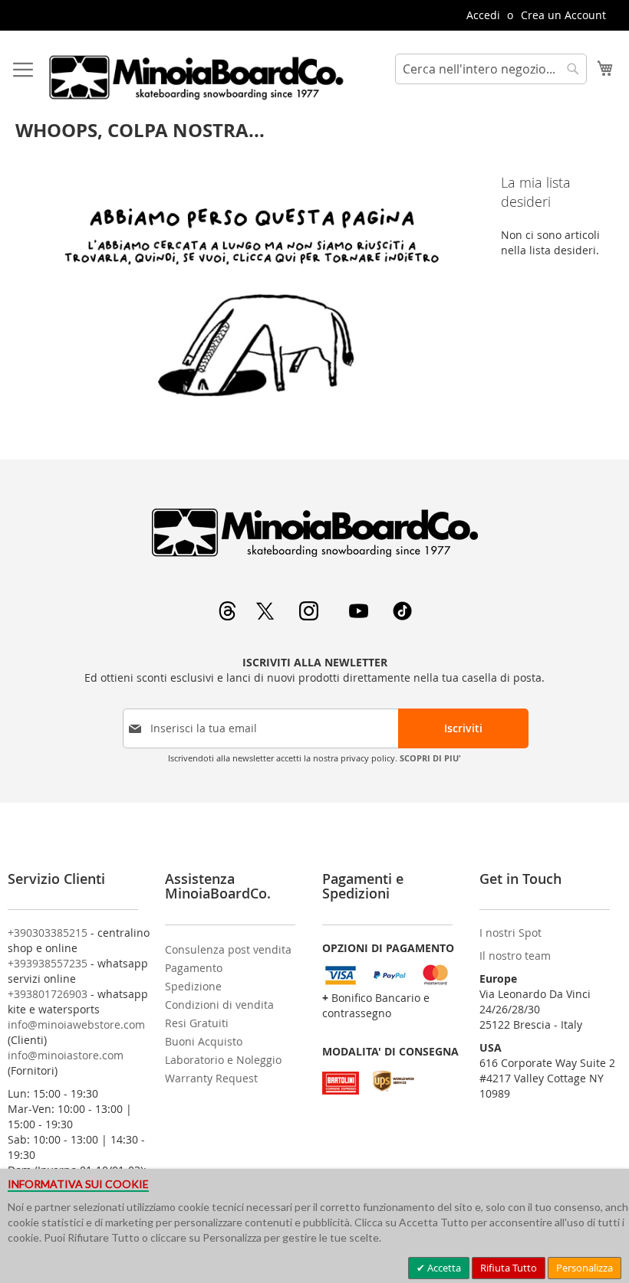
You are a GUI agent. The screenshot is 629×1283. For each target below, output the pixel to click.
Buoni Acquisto (203, 1041)
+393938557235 (47, 963)
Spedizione (193, 986)
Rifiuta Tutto (508, 1268)
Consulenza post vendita (228, 949)
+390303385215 (47, 932)
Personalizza (584, 1268)
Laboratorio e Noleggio (223, 1059)
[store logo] (195, 77)
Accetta (443, 1268)
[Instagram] (310, 616)
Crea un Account (563, 15)
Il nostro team (515, 955)
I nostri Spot (510, 932)
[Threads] (229, 616)
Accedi (483, 15)
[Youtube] (360, 616)
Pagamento (193, 968)
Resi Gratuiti (197, 1023)
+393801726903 (47, 994)
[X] (266, 616)
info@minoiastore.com (65, 1055)
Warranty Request (211, 1078)
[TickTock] (402, 616)
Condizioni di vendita (219, 1004)
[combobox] (491, 69)
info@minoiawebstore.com (76, 1024)
